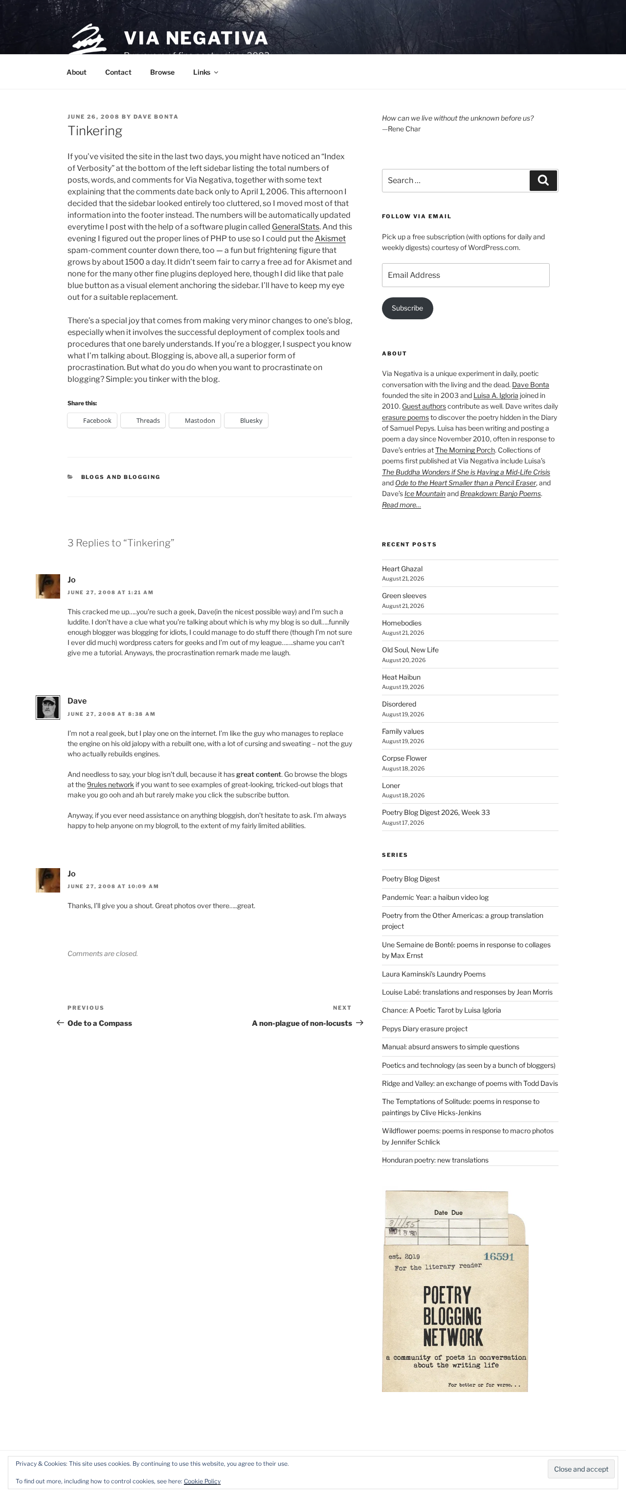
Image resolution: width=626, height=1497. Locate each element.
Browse (162, 72)
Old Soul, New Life (410, 649)
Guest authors (424, 406)
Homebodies (402, 623)
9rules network (110, 784)
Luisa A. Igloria (495, 395)
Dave (77, 701)
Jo (71, 579)
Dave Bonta (156, 116)
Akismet (330, 238)
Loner (391, 785)
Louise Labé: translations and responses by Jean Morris (467, 992)
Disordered (399, 704)
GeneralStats (295, 226)
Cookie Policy (202, 1481)
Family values (403, 731)
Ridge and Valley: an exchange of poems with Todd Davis (470, 1083)
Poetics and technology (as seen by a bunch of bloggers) (469, 1065)
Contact (118, 72)
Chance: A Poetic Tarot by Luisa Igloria (441, 1010)
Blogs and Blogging (121, 477)
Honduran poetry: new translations (435, 1160)
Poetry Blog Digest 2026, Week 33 (436, 812)
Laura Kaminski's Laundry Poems (434, 974)
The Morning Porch (465, 450)
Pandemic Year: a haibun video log (435, 897)
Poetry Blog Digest (411, 878)
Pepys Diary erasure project (425, 1028)
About (77, 72)
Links (201, 72)
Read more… (401, 504)
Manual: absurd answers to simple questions (450, 1046)
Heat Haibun (401, 677)
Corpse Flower (404, 758)
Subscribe (407, 308)
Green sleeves (404, 595)
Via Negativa (196, 38)
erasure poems (405, 417)
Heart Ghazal (402, 568)
